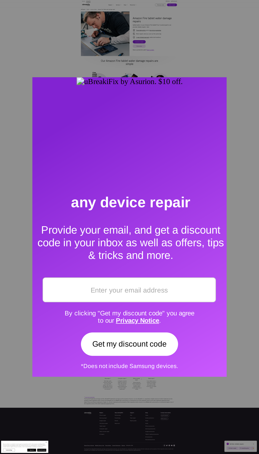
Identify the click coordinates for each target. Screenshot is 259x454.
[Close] (46, 442)
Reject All (32, 450)
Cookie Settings (9, 450)
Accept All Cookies (42, 450)
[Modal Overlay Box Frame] (129, 227)
